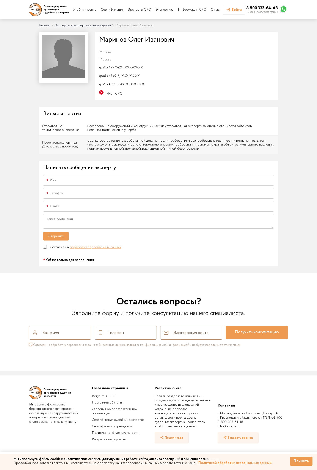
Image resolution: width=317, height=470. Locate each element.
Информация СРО (192, 9)
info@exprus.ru (229, 426)
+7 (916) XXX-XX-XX (119, 75)
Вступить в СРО (103, 396)
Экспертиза (164, 9)
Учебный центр (84, 9)
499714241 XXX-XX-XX (121, 67)
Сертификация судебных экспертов (118, 420)
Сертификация (112, 9)
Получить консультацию (257, 332)
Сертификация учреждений (112, 426)
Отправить (56, 236)
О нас (215, 9)
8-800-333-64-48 (230, 422)
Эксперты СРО (139, 9)
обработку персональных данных (95, 247)
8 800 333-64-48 (262, 8)
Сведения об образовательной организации (115, 411)
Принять (301, 461)
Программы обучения (107, 402)
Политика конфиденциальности (115, 432)
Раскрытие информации (109, 439)
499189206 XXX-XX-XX (121, 84)
